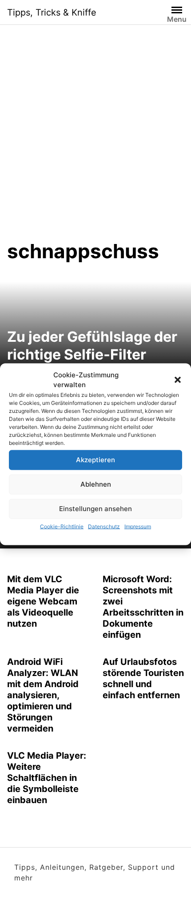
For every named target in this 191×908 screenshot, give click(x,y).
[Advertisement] (95, 139)
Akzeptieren (95, 460)
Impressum (137, 526)
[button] (177, 380)
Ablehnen (95, 484)
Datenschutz (104, 526)
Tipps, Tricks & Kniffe (51, 12)
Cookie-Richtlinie (62, 526)
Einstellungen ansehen (95, 508)
